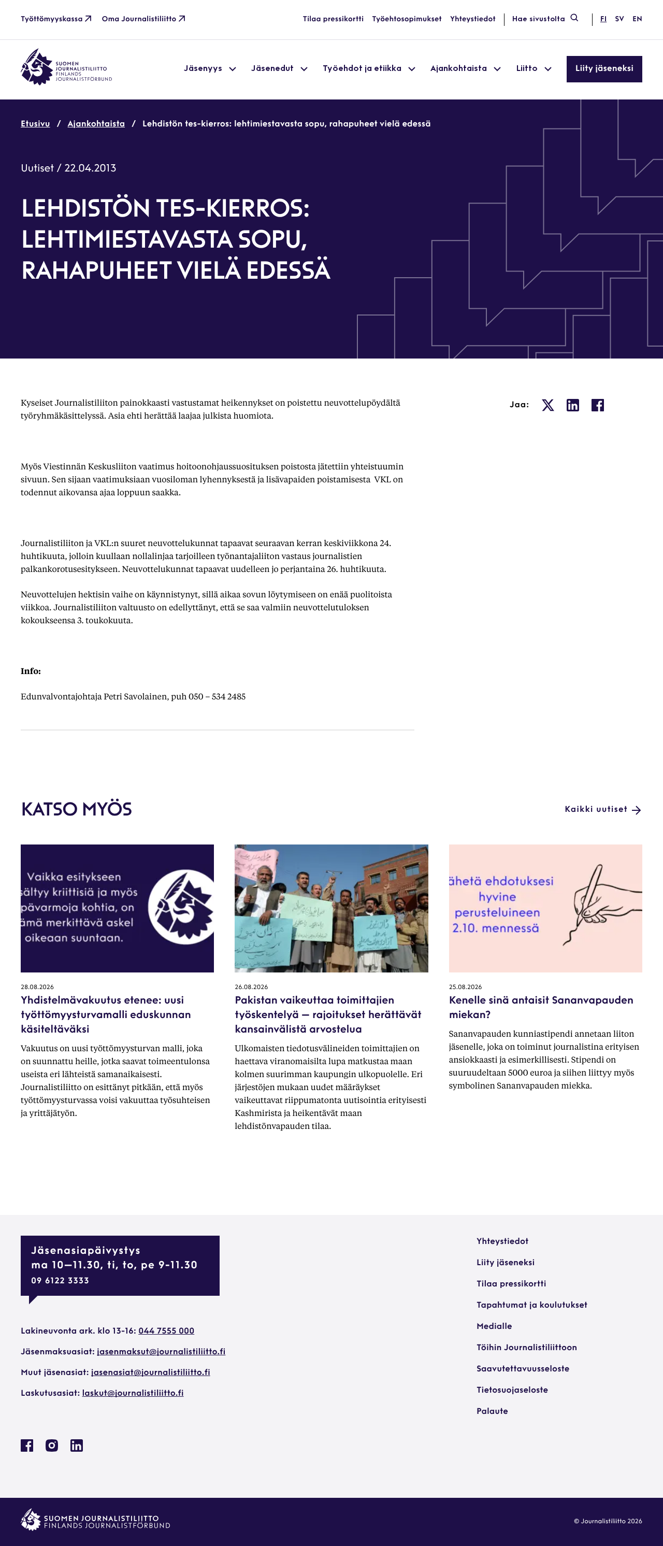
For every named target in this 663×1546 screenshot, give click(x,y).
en (637, 19)
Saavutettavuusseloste (523, 1369)
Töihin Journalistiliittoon (527, 1348)
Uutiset (37, 169)
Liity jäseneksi (604, 69)
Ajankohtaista (96, 124)
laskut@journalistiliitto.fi (133, 1394)
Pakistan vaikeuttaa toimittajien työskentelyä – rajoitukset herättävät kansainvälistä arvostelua (328, 1015)
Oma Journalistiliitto (139, 19)
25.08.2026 (465, 987)
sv (619, 19)
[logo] (66, 83)
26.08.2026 (251, 987)
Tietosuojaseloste (512, 1390)
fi (603, 19)
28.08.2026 (37, 987)
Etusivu (35, 124)
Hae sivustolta (538, 19)
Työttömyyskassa (52, 19)
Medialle (494, 1327)
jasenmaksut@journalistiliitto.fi (161, 1352)
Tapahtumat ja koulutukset (532, 1305)
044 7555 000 (166, 1331)
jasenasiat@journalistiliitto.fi (150, 1373)
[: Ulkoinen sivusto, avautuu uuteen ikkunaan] (548, 405)
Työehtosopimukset (407, 19)
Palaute (492, 1412)
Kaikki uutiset (596, 810)
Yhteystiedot (473, 19)
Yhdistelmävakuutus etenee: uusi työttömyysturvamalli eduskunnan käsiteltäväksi (106, 1015)
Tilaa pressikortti (333, 19)
